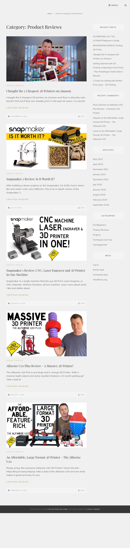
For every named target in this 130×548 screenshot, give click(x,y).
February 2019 (100, 199)
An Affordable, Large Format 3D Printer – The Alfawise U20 (108, 122)
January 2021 (99, 174)
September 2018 (101, 205)
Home (49, 13)
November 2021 (100, 169)
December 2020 (100, 179)
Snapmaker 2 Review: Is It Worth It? (30, 179)
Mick (83, 116)
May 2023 (98, 159)
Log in (96, 264)
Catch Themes (93, 509)
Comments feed (100, 274)
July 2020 (97, 184)
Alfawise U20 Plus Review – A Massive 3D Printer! (39, 366)
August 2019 (99, 194)
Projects (97, 234)
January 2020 (99, 189)
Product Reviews (14, 85)
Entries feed (98, 269)
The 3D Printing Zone (57, 509)
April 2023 (98, 164)
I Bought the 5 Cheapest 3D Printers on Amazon (38, 91)
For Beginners (99, 225)
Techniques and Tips (102, 239)
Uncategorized (100, 244)
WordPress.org (100, 279)
